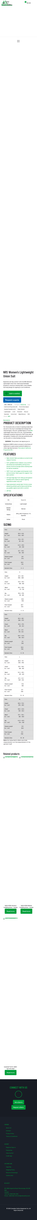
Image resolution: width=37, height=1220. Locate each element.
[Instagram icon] (22, 1213)
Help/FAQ (8, 1167)
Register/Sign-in (11, 1147)
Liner (14, 411)
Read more (11, 911)
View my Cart (10, 1153)
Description (6, 420)
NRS (9, 416)
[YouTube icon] (18, 1213)
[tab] (18, 420)
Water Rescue (22, 414)
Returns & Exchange (12, 1172)
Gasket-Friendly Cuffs (10, 409)
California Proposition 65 (10, 406)
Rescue (26, 411)
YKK (29, 414)
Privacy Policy (10, 1133)
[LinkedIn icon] (20, 1213)
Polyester (19, 411)
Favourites (9, 1150)
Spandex (6, 414)
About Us (8, 1128)
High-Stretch (21, 409)
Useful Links (9, 1175)
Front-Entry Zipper (24, 406)
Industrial (23, 404)
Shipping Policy (10, 1170)
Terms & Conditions (11, 1136)
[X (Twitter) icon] (16, 1213)
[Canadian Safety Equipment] (6, 2)
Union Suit (13, 414)
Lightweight (7, 411)
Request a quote (12, 400)
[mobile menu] (34, 3)
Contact (8, 1130)
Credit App (9, 1156)
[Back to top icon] (33, 1216)
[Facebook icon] (14, 1213)
